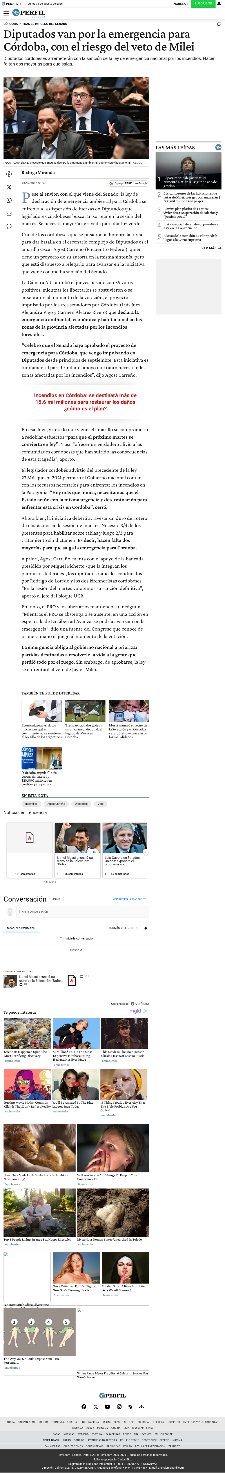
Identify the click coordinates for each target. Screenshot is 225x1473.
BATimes (147, 1434)
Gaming (116, 1428)
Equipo (127, 1446)
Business (174, 1422)
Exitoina (102, 1428)
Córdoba (143, 1422)
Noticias (77, 1428)
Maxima (177, 1440)
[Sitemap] (141, 1406)
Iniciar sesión (120, 899)
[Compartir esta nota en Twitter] (9, 187)
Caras (90, 1428)
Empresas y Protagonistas (200, 1422)
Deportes (120, 1422)
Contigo (79, 1440)
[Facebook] (84, 1406)
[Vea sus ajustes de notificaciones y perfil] (219, 3)
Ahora (11, 1422)
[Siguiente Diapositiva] (146, 852)
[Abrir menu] (5, 13)
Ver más (209, 248)
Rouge (127, 1434)
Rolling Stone (129, 1440)
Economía (57, 1422)
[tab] (21, 928)
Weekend (83, 1434)
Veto (100, 803)
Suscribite (203, 3)
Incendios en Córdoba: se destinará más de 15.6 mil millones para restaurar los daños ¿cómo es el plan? (85, 402)
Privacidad (113, 1446)
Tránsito (174, 1446)
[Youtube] (107, 1407)
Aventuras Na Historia (102, 1440)
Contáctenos (94, 1446)
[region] (76, 952)
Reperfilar (158, 1422)
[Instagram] (119, 1406)
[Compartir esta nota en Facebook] (9, 174)
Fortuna (97, 1434)
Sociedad (72, 1422)
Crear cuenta (138, 899)
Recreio (164, 1440)
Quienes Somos (73, 1446)
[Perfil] (112, 1397)
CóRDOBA (11, 24)
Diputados (81, 803)
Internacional (91, 1422)
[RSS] (130, 1407)
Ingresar (180, 4)
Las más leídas (175, 147)
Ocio (131, 1422)
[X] (95, 1406)
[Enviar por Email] (9, 214)
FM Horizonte (163, 1434)
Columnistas (26, 1422)
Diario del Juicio (142, 1428)
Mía (136, 1434)
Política (43, 1422)
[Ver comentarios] (218, 24)
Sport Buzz (149, 1440)
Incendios (31, 803)
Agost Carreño (56, 803)
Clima (107, 1422)
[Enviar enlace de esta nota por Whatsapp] (9, 200)
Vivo (126, 1428)
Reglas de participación (150, 1446)
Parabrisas (113, 1434)
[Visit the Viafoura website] (140, 1004)
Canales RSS (52, 1446)
